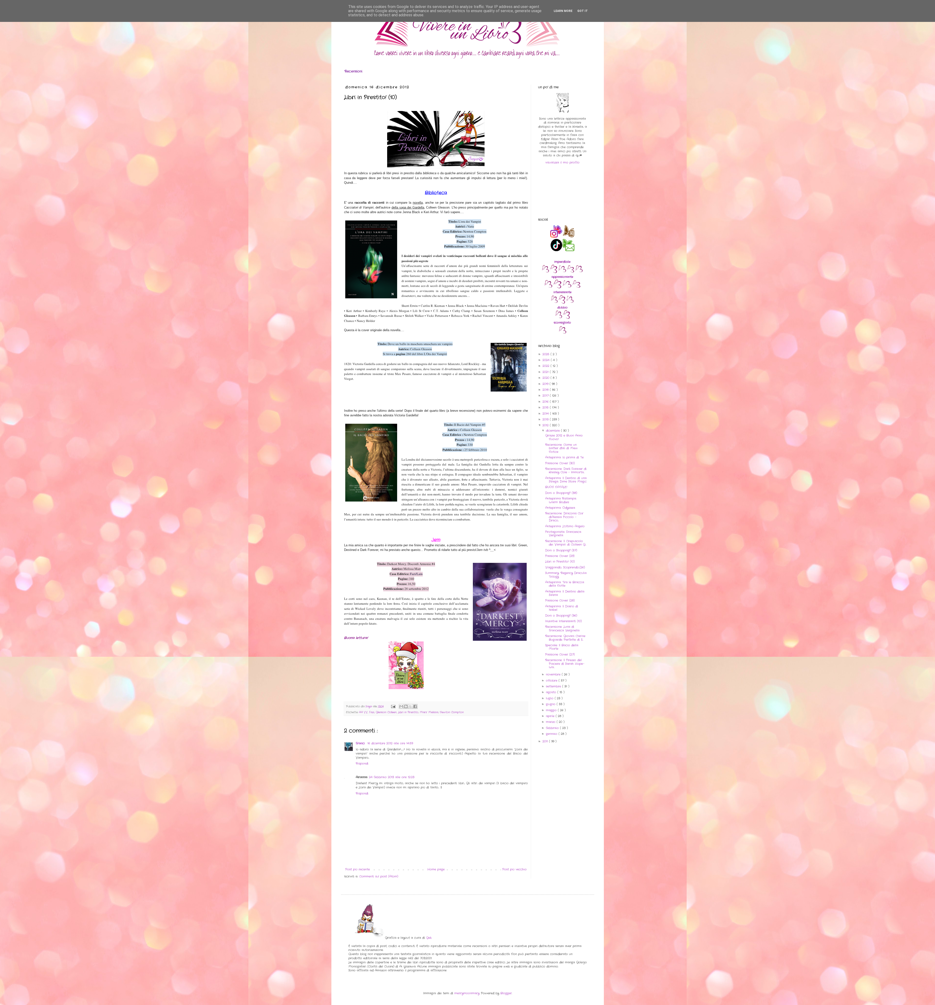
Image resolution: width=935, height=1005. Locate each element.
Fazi (371, 712)
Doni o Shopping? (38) (561, 493)
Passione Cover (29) (559, 556)
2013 (546, 419)
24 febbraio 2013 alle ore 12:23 (391, 777)
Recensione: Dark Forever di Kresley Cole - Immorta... (566, 470)
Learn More (563, 11)
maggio (552, 710)
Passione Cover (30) (560, 463)
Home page (436, 869)
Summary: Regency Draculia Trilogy (566, 574)
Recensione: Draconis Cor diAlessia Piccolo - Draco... (564, 516)
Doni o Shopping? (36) (561, 615)
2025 (546, 354)
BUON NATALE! (556, 487)
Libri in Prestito (408, 712)
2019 (546, 384)
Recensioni (353, 71)
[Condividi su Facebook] (415, 706)
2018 (546, 390)
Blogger (506, 993)
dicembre (553, 431)
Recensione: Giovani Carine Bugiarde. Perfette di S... (565, 637)
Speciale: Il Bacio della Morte (561, 647)
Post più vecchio (514, 869)
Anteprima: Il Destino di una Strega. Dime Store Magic (566, 480)
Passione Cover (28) (560, 600)
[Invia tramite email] (401, 706)
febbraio (553, 728)
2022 (546, 366)
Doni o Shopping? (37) (561, 550)
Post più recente (357, 869)
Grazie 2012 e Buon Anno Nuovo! (564, 437)
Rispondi (362, 763)
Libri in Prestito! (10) (560, 561)
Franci (361, 743)
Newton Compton (452, 712)
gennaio (552, 734)
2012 (546, 425)
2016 (546, 402)
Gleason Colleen (386, 712)
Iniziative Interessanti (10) (563, 621)
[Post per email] (393, 706)
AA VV (363, 712)
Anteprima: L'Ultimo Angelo (565, 526)
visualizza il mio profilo (562, 162)
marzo (551, 722)
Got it (582, 11)
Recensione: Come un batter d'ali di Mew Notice (561, 448)
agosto (551, 692)
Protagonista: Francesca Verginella (563, 533)
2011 (545, 741)
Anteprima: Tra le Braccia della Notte (564, 584)
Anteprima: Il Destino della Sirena (564, 593)
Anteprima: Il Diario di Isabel (561, 608)
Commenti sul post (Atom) (378, 876)
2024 (546, 360)
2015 (546, 407)
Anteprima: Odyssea (560, 508)
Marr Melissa (429, 712)
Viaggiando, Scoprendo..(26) (565, 567)
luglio (550, 698)
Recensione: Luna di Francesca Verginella (562, 628)
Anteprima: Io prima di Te (564, 457)
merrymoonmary (466, 993)
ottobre (552, 680)
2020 (546, 378)
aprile (551, 716)
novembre (554, 674)
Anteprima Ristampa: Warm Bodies (561, 500)
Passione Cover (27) (560, 654)
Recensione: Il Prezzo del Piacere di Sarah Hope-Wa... (564, 663)
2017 (546, 395)
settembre (554, 686)
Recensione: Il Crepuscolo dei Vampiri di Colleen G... (565, 543)
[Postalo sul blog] (405, 706)
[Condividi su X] (410, 706)
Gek (428, 938)
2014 (546, 413)
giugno (551, 704)
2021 (546, 372)
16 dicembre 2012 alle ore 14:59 (390, 743)
